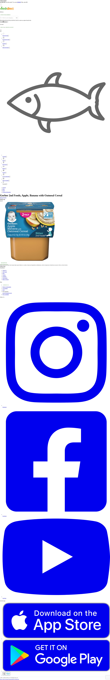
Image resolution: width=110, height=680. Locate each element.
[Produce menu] (6, 43)
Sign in (2, 27)
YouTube (4, 598)
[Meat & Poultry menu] (9, 47)
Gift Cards (5, 272)
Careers (4, 275)
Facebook (4, 516)
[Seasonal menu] (6, 184)
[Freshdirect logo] (7, 9)
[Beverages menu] (7, 164)
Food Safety (5, 278)
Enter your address (5, 14)
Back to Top (3, 266)
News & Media (6, 294)
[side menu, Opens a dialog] (1, 6)
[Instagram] (56, 405)
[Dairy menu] (5, 160)
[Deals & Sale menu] (8, 35)
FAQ (4, 290)
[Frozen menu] (5, 172)
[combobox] (8, 18)
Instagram (4, 407)
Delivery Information (7, 287)
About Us (4, 270)
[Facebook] (56, 514)
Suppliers (4, 276)
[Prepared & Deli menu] (9, 39)
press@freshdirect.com (7, 293)
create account (9, 27)
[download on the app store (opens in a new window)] (56, 638)
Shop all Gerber (3, 197)
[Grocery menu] (9, 176)
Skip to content (3, 0)
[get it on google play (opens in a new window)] (56, 671)
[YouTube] (56, 596)
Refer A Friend (6, 279)
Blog (4, 273)
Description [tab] (4, 262)
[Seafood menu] (6, 156)
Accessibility (5, 288)
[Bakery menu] (5, 168)
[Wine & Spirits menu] (8, 180)
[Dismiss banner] (1, 4)
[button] (55, 231)
